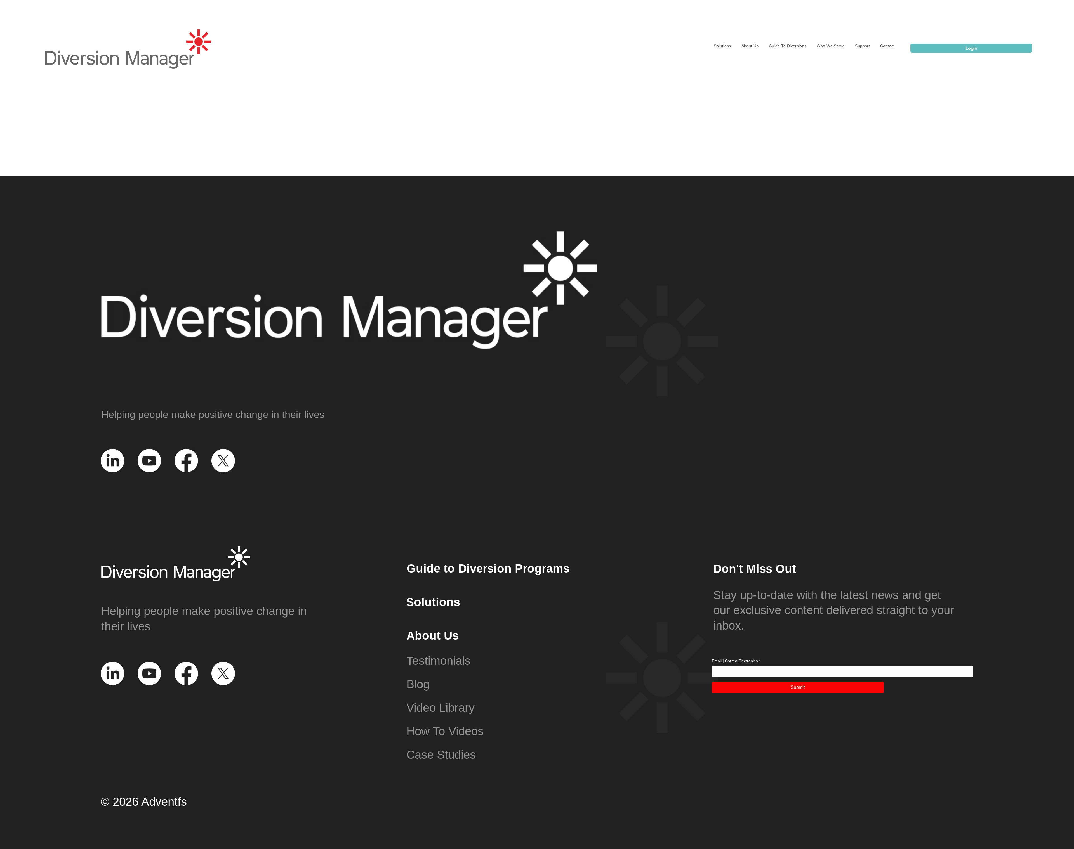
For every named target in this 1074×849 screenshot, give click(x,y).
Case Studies (441, 754)
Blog (418, 684)
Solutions (433, 602)
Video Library (440, 707)
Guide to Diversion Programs (488, 568)
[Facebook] (186, 460)
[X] (223, 460)
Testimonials (438, 660)
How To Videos (445, 731)
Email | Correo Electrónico (736, 661)
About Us (432, 635)
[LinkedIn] (112, 460)
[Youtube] (149, 460)
